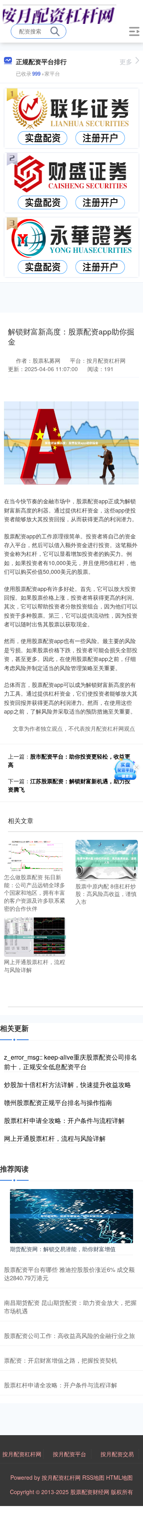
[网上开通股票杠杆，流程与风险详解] (35, 936)
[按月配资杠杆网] (59, 13)
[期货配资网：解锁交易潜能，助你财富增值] (71, 1215)
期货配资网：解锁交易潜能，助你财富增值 (63, 1249)
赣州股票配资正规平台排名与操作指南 (58, 1102)
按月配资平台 (69, 1454)
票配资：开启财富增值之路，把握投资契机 (60, 1360)
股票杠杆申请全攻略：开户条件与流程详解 (64, 1120)
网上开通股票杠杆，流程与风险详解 (55, 1138)
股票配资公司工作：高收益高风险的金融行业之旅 (69, 1335)
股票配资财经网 (89, 1492)
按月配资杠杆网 (21, 1454)
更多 (126, 61)
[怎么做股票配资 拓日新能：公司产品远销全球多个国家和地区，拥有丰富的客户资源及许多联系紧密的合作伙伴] (35, 855)
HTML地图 (119, 1477)
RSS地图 (93, 1477)
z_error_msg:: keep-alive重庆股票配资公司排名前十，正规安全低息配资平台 (70, 1061)
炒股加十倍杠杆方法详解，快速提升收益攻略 (67, 1084)
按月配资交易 (117, 1454)
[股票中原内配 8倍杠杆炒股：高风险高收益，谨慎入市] (106, 859)
